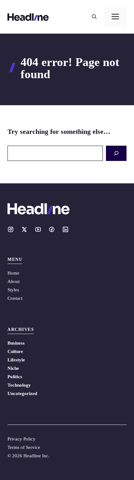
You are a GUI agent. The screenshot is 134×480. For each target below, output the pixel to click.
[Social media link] (10, 229)
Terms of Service (23, 447)
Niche (13, 368)
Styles (13, 289)
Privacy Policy (21, 438)
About (13, 281)
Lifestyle (16, 359)
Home (13, 273)
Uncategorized (22, 393)
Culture (15, 351)
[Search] (116, 153)
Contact (14, 298)
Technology (19, 385)
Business (16, 343)
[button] (94, 16)
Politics (14, 376)
